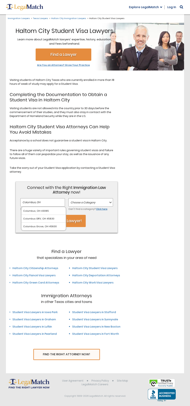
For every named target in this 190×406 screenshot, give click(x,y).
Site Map (122, 380)
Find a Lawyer (63, 54)
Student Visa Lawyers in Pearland (34, 334)
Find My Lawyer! (66, 221)
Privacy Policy (100, 380)
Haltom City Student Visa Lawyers (95, 268)
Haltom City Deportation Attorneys (96, 275)
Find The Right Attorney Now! (66, 354)
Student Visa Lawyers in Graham (34, 319)
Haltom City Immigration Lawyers (68, 18)
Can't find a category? (87, 209)
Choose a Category (83, 202)
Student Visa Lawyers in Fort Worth (95, 334)
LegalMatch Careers (95, 384)
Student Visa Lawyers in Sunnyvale (95, 319)
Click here (101, 209)
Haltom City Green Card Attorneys (35, 282)
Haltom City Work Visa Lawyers (93, 282)
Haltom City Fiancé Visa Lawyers (34, 275)
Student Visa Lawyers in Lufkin (32, 326)
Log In (171, 7)
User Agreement (72, 380)
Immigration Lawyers (19, 18)
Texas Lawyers (40, 18)
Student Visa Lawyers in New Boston (96, 326)
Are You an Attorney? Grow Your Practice (63, 65)
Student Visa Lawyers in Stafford (94, 312)
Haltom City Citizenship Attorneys (35, 268)
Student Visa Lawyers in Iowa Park (35, 312)
